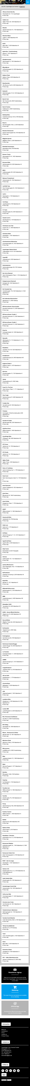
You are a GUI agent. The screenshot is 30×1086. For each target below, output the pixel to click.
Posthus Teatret (7, 812)
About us (3, 1029)
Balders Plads (6, 75)
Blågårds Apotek (7, 138)
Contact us (4, 1034)
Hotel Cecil (5, 476)
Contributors (4, 1031)
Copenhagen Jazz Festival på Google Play (9, 1080)
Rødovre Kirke (6, 827)
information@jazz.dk (6, 1055)
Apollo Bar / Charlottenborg (10, 51)
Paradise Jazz (6, 788)
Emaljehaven (6, 355)
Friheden (5, 411)
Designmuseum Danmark (9, 281)
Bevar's (4, 123)
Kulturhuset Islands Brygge (10, 644)
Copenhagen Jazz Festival (12, 6)
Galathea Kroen (7, 428)
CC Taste (5, 210)
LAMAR (4, 660)
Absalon (5, 28)
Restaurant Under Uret (9, 853)
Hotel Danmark (6, 485)
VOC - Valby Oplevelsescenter (10, 957)
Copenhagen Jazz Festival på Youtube (18, 1070)
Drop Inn (5, 330)
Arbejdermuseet (7, 59)
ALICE (4, 43)
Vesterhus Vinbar (7, 949)
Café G (4, 194)
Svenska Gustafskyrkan (9, 918)
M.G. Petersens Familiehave (10, 717)
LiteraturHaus (6, 683)
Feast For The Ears (8, 387)
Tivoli (4, 934)
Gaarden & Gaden (7, 420)
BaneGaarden (6, 83)
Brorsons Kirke (6, 162)
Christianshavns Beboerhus (10, 241)
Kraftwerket (6, 628)
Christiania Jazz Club (8, 226)
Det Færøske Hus (7, 289)
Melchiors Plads (7, 740)
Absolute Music (7, 36)
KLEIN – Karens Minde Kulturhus (11, 612)
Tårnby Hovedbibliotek (8, 926)
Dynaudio (5, 338)
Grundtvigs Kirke (7, 436)
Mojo (4, 756)
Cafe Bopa (5, 202)
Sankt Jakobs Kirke (7, 878)
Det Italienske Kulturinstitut (10, 298)
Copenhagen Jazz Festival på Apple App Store (3, 1080)
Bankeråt (5, 91)
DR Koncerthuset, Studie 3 (9, 322)
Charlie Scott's (6, 218)
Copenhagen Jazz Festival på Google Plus (10, 1070)
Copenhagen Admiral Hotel (10, 249)
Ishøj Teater (6, 549)
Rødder (4, 819)
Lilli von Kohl (6, 675)
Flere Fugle (6, 395)
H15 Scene (5, 444)
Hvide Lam (5, 525)
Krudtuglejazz (6, 636)
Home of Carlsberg (7, 468)
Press (3, 1032)
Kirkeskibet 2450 (7, 604)
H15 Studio (5, 452)
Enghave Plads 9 (7, 363)
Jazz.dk (3, 6)
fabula (4, 379)
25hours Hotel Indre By (9, 12)
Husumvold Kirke (7, 517)
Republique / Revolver (8, 835)
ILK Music (5, 533)
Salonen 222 (6, 869)
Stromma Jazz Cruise (8, 902)
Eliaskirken (5, 348)
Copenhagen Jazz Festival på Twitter (6, 1070)
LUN (4, 691)
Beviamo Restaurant (8, 130)
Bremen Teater (7, 154)
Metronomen (6, 748)
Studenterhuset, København (10, 910)
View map (5, 15)
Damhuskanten (7, 265)
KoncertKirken (6, 620)
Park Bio (5, 796)
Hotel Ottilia (6, 501)
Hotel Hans (5, 493)
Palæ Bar (5, 780)
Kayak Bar (5, 580)
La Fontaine (6, 652)
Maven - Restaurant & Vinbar (10, 732)
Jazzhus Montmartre (8, 565)
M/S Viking (5, 725)
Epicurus (5, 371)
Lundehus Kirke (7, 699)
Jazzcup (5, 557)
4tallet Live (6, 20)
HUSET (4, 509)
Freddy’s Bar (6, 403)
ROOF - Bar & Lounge (8, 861)
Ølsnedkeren (6, 67)
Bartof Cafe (6, 99)
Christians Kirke (7, 233)
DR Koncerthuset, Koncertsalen (11, 306)
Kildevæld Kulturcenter (9, 588)
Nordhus (5, 772)
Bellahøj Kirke (6, 115)
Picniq (4, 804)
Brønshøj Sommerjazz (8, 146)
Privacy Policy (5, 1036)
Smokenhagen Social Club (9, 886)
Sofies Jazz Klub (7, 894)
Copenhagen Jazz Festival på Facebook (2, 1070)
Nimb (4, 764)
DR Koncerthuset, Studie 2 (9, 314)
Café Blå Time (6, 186)
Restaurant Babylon (8, 843)
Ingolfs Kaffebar (7, 541)
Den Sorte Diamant (8, 273)
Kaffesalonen (6, 572)
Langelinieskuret (7, 667)
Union (4, 942)
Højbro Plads (6, 460)
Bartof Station (6, 107)
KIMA (4, 596)
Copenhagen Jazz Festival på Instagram (14, 1070)
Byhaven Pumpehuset (8, 178)
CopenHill (5, 257)
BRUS (4, 170)
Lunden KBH (6, 709)
